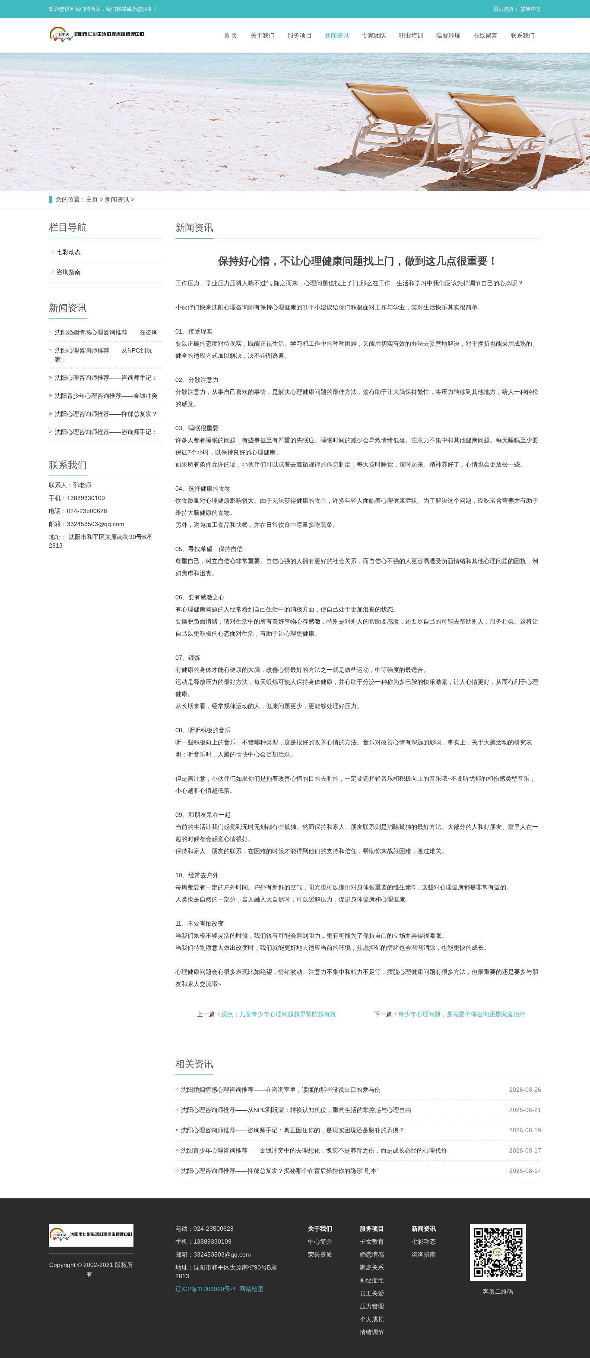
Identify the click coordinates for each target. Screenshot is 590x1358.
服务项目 (300, 35)
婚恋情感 (372, 1254)
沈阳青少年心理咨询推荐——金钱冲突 (106, 395)
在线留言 (485, 35)
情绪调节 (372, 1332)
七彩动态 (69, 252)
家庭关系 (372, 1267)
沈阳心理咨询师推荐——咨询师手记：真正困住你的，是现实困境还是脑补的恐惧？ (293, 1130)
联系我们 (523, 35)
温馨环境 (448, 35)
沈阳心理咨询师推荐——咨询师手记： (106, 377)
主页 (92, 199)
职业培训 (411, 35)
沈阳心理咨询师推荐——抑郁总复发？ (106, 413)
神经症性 (372, 1280)
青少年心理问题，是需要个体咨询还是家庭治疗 (461, 1014)
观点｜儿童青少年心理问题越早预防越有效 (278, 1014)
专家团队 (374, 35)
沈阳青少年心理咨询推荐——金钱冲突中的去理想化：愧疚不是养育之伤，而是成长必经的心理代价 (314, 1150)
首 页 (231, 35)
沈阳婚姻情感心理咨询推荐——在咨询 (106, 332)
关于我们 (263, 35)
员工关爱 (372, 1293)
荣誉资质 (320, 1254)
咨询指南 (69, 271)
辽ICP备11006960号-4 (205, 1289)
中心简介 (320, 1241)
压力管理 (372, 1306)
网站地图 (251, 1289)
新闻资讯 (337, 35)
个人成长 (372, 1319)
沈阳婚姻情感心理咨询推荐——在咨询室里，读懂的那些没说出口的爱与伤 (281, 1089)
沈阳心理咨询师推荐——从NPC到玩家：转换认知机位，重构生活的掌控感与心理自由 (296, 1109)
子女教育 (372, 1241)
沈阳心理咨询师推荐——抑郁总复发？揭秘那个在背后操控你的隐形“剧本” (280, 1170)
